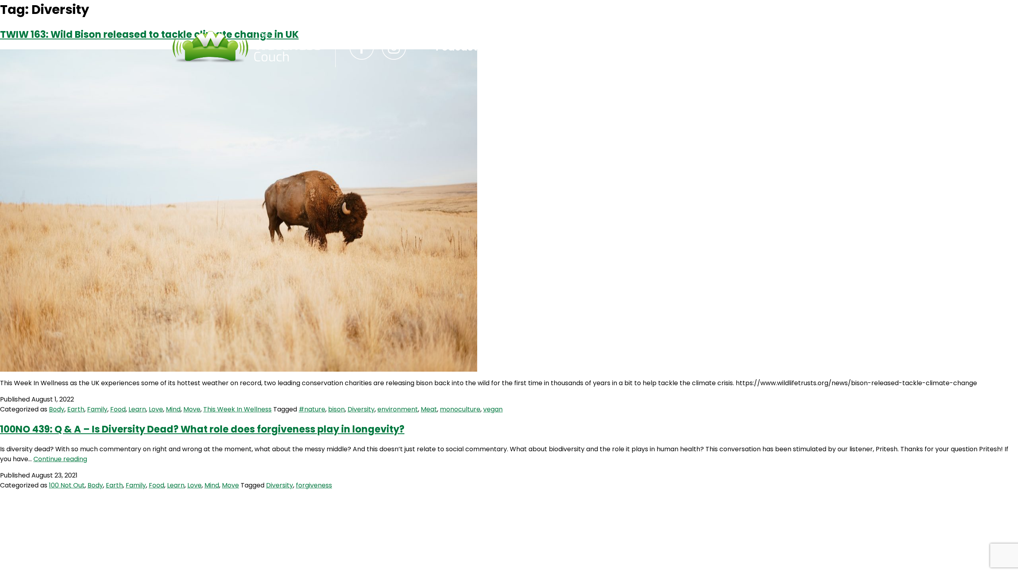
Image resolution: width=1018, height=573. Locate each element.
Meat (429, 409)
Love (156, 409)
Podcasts (459, 47)
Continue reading (60, 459)
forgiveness (314, 485)
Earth (75, 409)
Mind (173, 409)
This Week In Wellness (237, 409)
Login (584, 47)
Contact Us (527, 47)
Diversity (361, 409)
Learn (137, 409)
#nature (312, 409)
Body (56, 409)
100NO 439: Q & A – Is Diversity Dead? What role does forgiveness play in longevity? (202, 429)
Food (118, 409)
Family (97, 409)
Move (191, 409)
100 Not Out (67, 485)
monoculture (460, 409)
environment (397, 409)
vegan (493, 409)
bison (336, 409)
